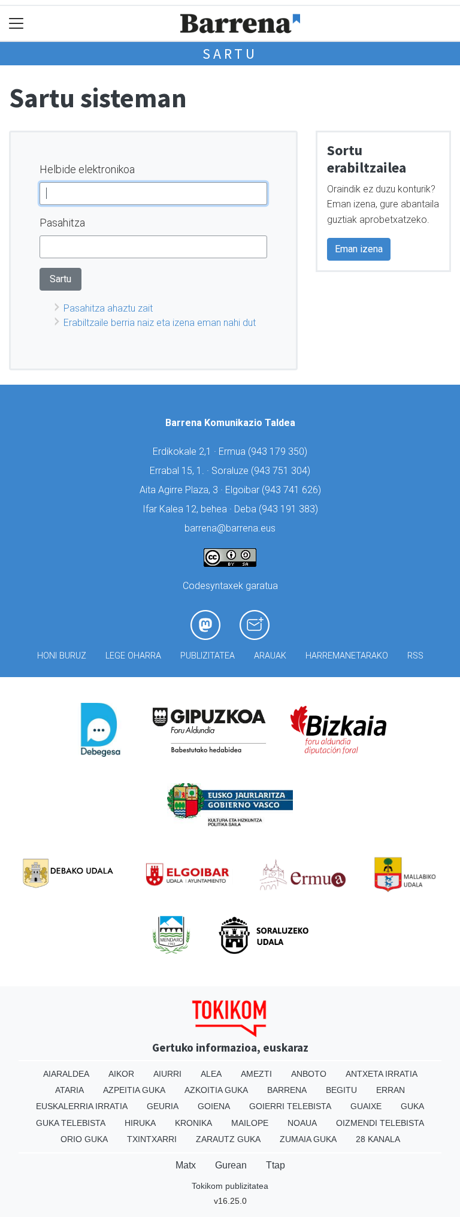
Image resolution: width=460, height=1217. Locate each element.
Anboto (308, 1074)
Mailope (249, 1123)
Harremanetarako (346, 656)
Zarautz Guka (228, 1139)
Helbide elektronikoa (87, 169)
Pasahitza (62, 222)
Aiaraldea (66, 1074)
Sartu (230, 53)
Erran (390, 1090)
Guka (412, 1106)
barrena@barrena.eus (230, 528)
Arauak (270, 656)
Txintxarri (152, 1139)
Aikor (121, 1074)
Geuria (162, 1106)
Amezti (256, 1074)
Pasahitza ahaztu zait (108, 308)
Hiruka (140, 1123)
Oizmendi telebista (380, 1123)
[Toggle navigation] (16, 23)
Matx (185, 1165)
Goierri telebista (290, 1106)
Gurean (231, 1165)
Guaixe (366, 1106)
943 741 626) (293, 490)
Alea (211, 1074)
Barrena (287, 1090)
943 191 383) (290, 509)
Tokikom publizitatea (230, 1186)
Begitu (341, 1090)
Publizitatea (207, 656)
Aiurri (167, 1074)
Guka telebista (70, 1123)
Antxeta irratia (381, 1074)
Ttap (275, 1165)
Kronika (193, 1123)
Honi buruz (61, 656)
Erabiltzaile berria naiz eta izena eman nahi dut (159, 322)
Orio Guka (84, 1139)
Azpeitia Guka (134, 1090)
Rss (415, 656)
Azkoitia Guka (216, 1090)
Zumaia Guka (308, 1139)
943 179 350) (279, 451)
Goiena (214, 1106)
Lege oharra (133, 656)
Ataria (69, 1090)
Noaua (302, 1123)
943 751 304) (282, 470)
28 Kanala (378, 1139)
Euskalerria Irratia (82, 1106)
